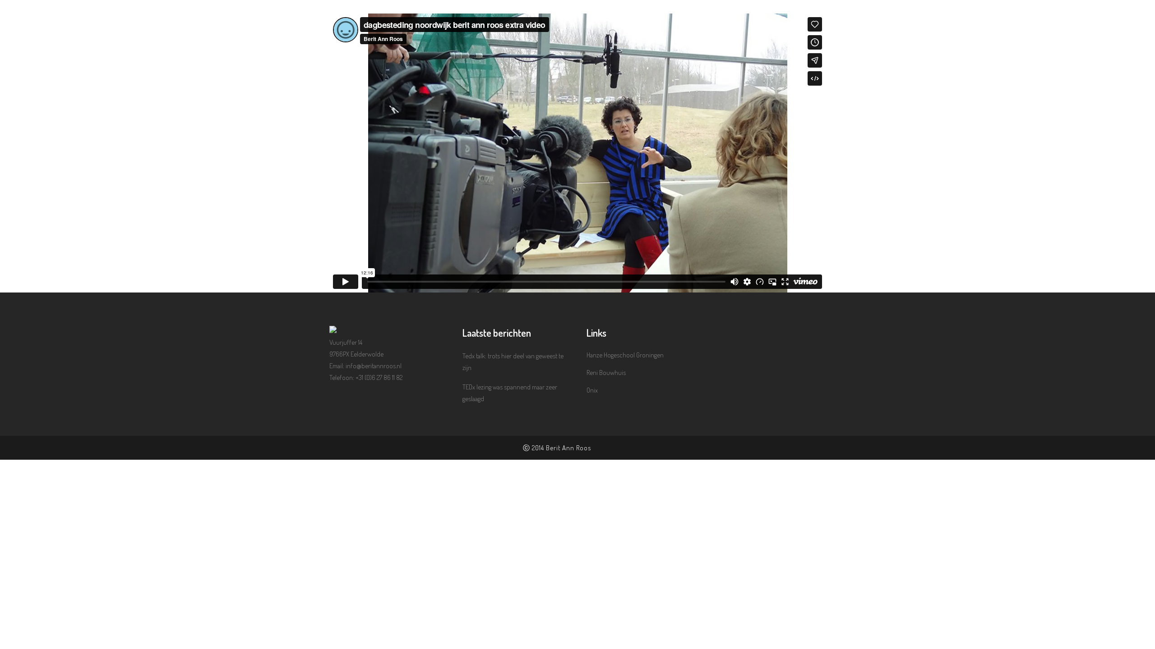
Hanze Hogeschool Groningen (625, 355)
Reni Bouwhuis (606, 372)
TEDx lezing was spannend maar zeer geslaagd (509, 393)
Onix (592, 390)
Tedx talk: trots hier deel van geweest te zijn (513, 362)
